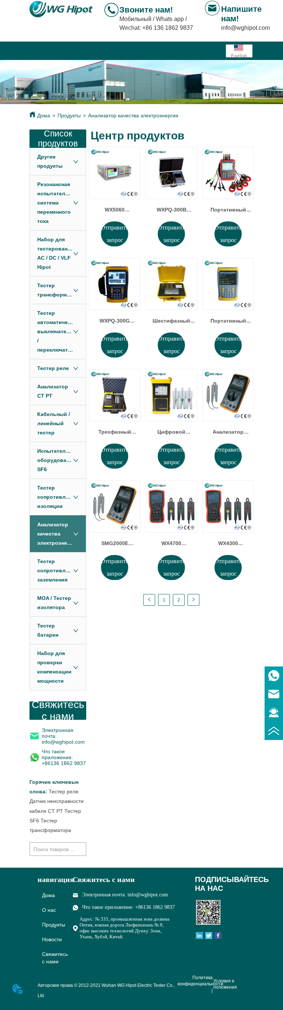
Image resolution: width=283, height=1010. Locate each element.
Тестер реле (63, 791)
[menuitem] (117, 51)
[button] (118, 51)
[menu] (117, 51)
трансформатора (50, 830)
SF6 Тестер (43, 821)
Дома (43, 115)
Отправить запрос (114, 233)
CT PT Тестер (64, 811)
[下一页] (193, 600)
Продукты (69, 115)
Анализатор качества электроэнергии (133, 115)
